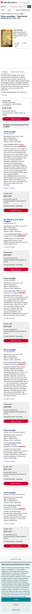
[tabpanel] (15, 85)
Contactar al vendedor (9, 188)
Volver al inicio (16, 559)
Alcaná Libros (12, 291)
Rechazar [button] (16, 604)
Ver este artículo (6, 105)
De (17, 44)
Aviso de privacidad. (20, 596)
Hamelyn (10, 144)
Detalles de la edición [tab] (17, 72)
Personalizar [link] (16, 610)
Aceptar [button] (16, 599)
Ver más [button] (4, 95)
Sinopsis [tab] (5, 72)
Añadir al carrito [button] (16, 119)
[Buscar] (29, 6)
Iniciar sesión (22, 2)
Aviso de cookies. (19, 593)
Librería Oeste (12, 234)
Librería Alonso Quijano (14, 443)
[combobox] (18, 6)
